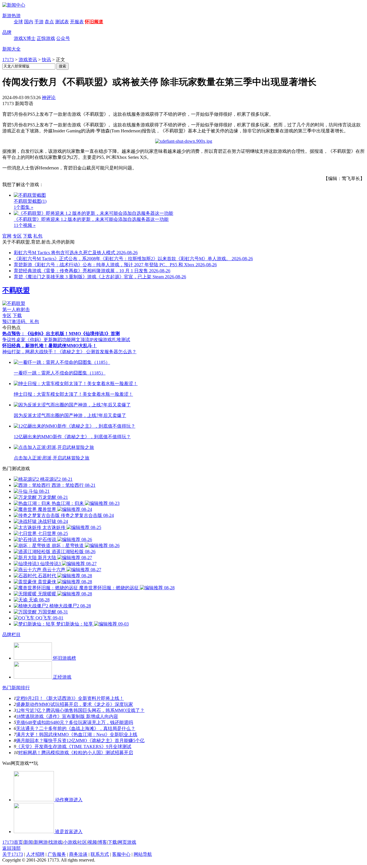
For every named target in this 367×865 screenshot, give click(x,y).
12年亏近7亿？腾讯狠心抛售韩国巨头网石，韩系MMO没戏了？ (80, 710)
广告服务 (57, 854)
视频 (92, 842)
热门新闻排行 (16, 687)
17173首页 (12, 842)
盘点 (49, 21)
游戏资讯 (28, 59)
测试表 (62, 21)
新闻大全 (11, 49)
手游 (39, 21)
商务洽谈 (78, 854)
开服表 (77, 21)
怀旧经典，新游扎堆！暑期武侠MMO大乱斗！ (49, 345)
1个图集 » (23, 207)
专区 (17, 235)
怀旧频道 (94, 21)
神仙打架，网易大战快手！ (29, 351)
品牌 (6, 32)
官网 (6, 235)
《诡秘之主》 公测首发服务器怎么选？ (96, 351)
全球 (18, 21)
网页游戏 (127, 842)
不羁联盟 (16, 290)
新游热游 (11, 15)
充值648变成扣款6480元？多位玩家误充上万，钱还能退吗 (74, 722)
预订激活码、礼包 (20, 321)
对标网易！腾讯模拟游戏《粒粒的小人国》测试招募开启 (75, 752)
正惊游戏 (46, 38)
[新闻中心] (13, 5)
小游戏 (70, 842)
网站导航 (143, 854)
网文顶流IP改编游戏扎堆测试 (100, 339)
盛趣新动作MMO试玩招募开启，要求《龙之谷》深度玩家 (74, 704)
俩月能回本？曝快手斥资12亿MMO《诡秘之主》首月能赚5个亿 (80, 740)
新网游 (41, 842)
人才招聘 (35, 854)
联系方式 (100, 854)
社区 (82, 842)
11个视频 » (25, 225)
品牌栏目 (11, 634)
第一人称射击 (16, 309)
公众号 (63, 38)
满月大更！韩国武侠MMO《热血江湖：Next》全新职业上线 (76, 734)
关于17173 (12, 854)
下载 (27, 235)
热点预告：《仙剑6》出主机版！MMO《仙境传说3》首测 (61, 333)
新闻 (28, 842)
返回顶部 (11, 848)
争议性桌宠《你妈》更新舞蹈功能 (36, 339)
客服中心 (121, 854)
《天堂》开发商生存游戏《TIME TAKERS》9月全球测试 (73, 746)
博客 (102, 842)
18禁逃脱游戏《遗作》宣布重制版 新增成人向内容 (67, 716)
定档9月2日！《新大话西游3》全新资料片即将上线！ (70, 698)
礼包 (37, 235)
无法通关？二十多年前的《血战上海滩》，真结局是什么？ (75, 728)
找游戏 (55, 842)
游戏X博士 (25, 38)
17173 (8, 59)
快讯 (46, 59)
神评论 (49, 97)
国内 (28, 21)
